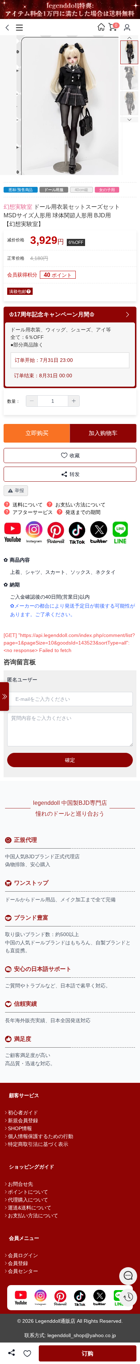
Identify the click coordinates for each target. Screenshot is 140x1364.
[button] (32, 401)
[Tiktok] (80, 1298)
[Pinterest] (60, 1298)
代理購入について (28, 1200)
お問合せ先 (20, 1184)
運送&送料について (29, 1207)
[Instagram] (40, 1298)
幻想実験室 (18, 207)
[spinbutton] (53, 401)
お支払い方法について (33, 1215)
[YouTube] (21, 1298)
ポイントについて (28, 1192)
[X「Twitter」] (100, 1298)
